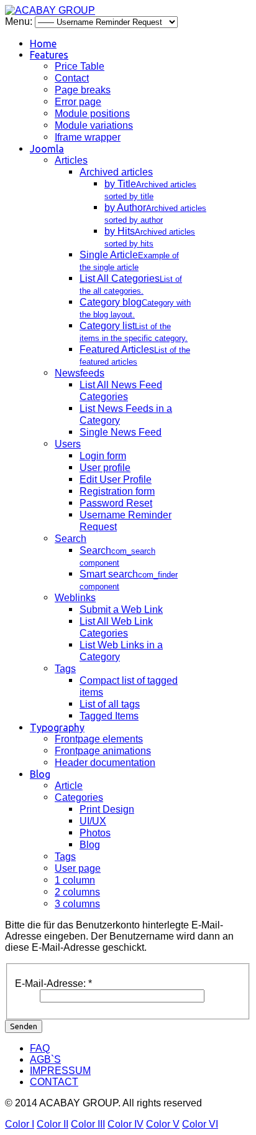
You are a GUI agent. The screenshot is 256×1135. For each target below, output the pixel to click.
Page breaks (83, 90)
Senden (23, 1026)
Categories (79, 797)
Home (43, 43)
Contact (72, 78)
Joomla (47, 148)
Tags (65, 668)
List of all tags (110, 704)
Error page (78, 101)
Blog (40, 774)
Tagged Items (109, 716)
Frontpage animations (103, 750)
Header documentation (105, 762)
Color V (163, 1124)
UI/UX (93, 821)
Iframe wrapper (88, 137)
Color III (88, 1124)
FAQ (40, 1048)
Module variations (94, 125)
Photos (95, 833)
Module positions (92, 113)
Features (49, 54)
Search (70, 538)
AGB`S (45, 1059)
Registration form (117, 491)
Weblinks (75, 597)
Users (68, 444)
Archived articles (116, 172)
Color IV (125, 1124)
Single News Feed (121, 432)
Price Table (79, 66)
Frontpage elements (99, 739)
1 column (75, 880)
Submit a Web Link (121, 609)
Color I (19, 1124)
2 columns (77, 892)
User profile (105, 467)
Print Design (107, 809)
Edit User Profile (116, 479)
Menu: (20, 21)
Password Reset (116, 503)
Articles (71, 160)
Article (69, 785)
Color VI (200, 1124)
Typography (57, 727)
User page (78, 868)
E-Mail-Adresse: (53, 983)
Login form (103, 456)
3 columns (77, 904)
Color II (52, 1124)
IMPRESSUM (60, 1070)
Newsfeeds (79, 373)
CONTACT (54, 1082)
